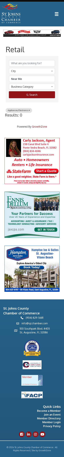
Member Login (51, 422)
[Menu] (57, 14)
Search (33, 94)
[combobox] (32, 71)
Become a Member (49, 410)
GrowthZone (39, 126)
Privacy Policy (52, 426)
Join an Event (52, 414)
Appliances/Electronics (18, 110)
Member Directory (49, 418)
